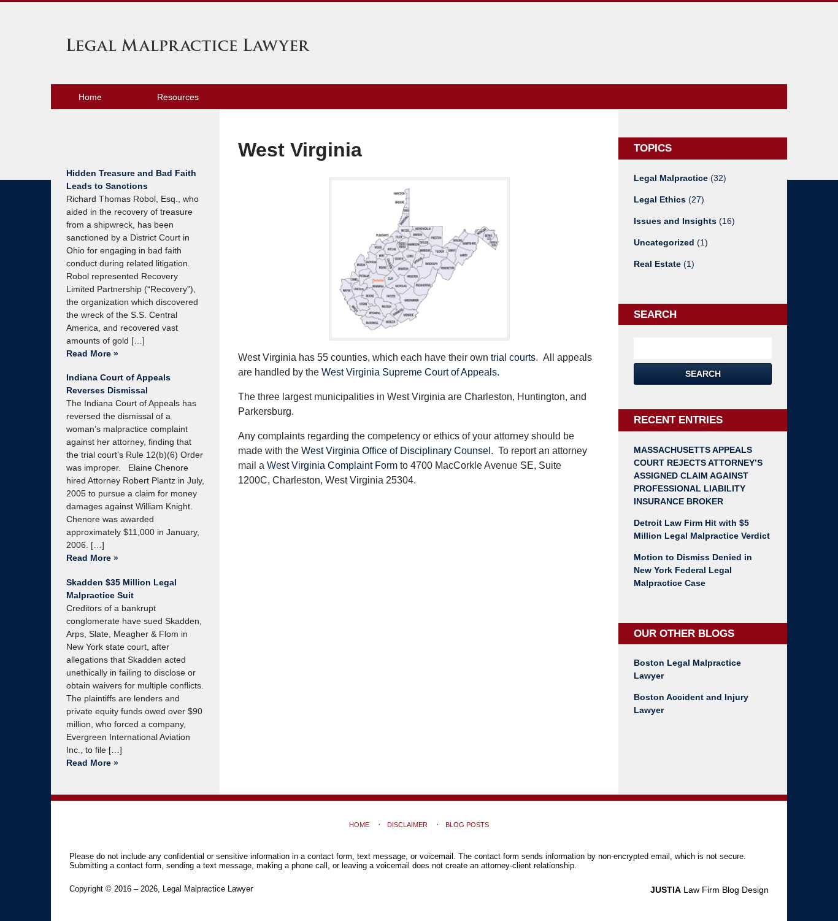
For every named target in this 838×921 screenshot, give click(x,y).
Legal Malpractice (680, 178)
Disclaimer (407, 824)
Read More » (92, 353)
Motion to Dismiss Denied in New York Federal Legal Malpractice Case (693, 570)
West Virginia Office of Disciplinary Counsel (396, 450)
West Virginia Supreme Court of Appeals (409, 372)
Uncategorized (671, 242)
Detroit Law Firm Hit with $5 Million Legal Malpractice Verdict (702, 529)
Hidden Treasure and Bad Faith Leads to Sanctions (131, 179)
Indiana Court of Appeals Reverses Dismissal (118, 383)
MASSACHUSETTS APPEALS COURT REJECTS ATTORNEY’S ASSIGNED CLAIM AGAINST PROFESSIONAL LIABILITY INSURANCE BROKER (698, 475)
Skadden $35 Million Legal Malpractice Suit (121, 588)
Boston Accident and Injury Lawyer (691, 703)
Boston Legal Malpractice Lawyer (687, 669)
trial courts (513, 357)
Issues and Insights (684, 221)
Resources (178, 97)
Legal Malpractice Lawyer (188, 45)
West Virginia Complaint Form (332, 465)
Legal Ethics (669, 199)
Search (703, 374)
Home (90, 97)
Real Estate (664, 264)
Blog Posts (467, 824)
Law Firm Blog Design (709, 890)
